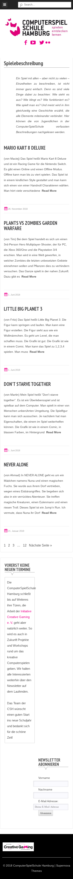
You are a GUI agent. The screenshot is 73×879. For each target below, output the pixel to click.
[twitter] (41, 42)
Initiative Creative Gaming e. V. (19, 616)
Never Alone (16, 464)
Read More (49, 190)
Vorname (44, 777)
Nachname (45, 789)
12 (25, 545)
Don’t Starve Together (27, 384)
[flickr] (47, 42)
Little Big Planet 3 (23, 309)
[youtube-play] (32, 42)
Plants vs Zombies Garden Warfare (30, 226)
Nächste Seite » (40, 545)
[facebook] (26, 42)
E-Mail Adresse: (48, 801)
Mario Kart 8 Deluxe (24, 147)
